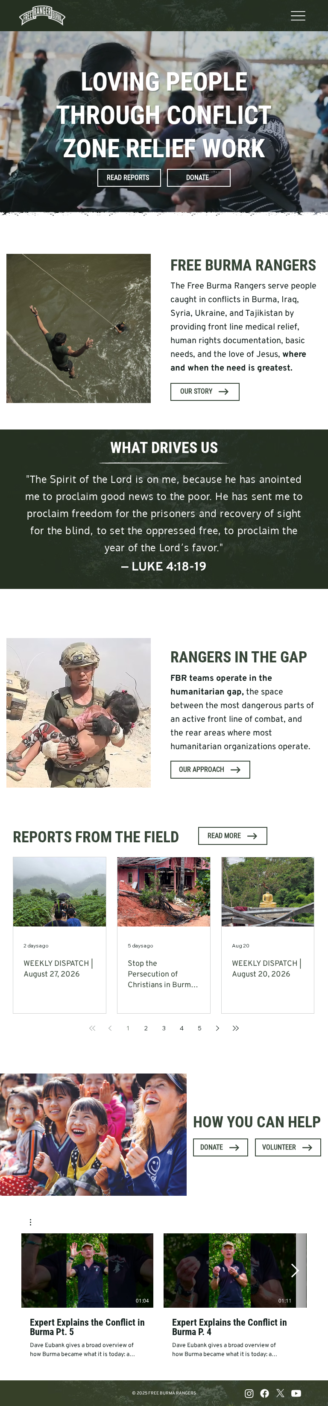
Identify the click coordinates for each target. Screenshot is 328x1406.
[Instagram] (249, 1393)
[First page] (92, 1028)
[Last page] (235, 1028)
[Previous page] (110, 1028)
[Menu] (298, 15)
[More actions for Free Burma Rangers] (35, 1222)
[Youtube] (296, 1393)
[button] (35, 1222)
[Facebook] (264, 1393)
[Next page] (218, 1028)
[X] (280, 1393)
